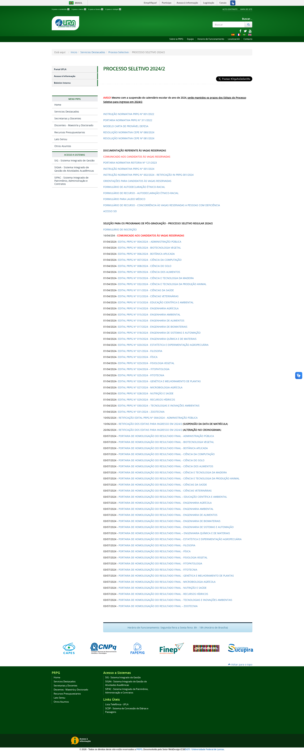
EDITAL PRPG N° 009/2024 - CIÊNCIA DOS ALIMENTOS (149, 272)
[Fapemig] (137, 648)
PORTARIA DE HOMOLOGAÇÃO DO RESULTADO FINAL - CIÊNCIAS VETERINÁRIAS (165, 490)
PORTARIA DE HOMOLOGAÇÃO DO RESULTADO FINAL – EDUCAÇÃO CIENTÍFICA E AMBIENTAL (173, 496)
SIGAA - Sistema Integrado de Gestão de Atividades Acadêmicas (74, 169)
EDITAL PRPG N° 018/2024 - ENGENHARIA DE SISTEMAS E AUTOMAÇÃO (159, 332)
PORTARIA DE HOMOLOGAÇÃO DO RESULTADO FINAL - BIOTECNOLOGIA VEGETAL (166, 442)
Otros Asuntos (62, 146)
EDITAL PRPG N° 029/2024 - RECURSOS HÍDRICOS (146, 399)
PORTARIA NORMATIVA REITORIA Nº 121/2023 (130, 162)
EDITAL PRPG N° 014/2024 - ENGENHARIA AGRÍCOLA (148, 308)
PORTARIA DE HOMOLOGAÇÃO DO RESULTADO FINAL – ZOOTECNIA (158, 606)
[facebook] (240, 31)
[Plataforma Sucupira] (240, 648)
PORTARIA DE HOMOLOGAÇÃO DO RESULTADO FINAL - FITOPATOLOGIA (160, 563)
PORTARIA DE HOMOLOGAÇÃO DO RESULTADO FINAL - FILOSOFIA (157, 545)
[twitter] (245, 31)
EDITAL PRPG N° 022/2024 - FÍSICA (137, 357)
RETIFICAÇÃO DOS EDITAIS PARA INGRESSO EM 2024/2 (150, 423)
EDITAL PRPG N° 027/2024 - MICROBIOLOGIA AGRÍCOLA (150, 387)
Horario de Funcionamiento (210, 38)
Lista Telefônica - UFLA (116, 704)
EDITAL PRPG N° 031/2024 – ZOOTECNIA (141, 411)
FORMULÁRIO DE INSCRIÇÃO (120, 229)
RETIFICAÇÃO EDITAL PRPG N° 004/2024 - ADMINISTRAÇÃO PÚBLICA (158, 417)
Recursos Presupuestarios (69, 132)
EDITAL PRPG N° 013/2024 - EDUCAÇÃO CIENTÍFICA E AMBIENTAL (156, 302)
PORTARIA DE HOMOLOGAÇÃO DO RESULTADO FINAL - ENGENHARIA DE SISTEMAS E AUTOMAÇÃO (176, 527)
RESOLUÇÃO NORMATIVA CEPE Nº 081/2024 (128, 138)
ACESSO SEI (110, 211)
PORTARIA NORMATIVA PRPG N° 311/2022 (127, 120)
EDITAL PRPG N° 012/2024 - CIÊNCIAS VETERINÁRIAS (148, 296)
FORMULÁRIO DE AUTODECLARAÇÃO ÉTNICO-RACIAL (134, 187)
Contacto (247, 38)
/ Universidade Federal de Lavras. (207, 749)
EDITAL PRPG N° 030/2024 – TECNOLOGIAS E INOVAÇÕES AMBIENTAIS (159, 405)
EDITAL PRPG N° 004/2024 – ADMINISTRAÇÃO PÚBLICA (149, 241)
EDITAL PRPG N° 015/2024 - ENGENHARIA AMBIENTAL (149, 314)
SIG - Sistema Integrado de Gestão (74, 160)
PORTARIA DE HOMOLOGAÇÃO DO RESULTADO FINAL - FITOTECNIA (158, 569)
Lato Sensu (60, 139)
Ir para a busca (95, 9)
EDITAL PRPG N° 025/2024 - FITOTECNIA (141, 375)
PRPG (139, 749)
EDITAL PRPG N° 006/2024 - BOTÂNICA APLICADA (146, 253)
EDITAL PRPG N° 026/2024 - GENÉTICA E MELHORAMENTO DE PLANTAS (159, 381)
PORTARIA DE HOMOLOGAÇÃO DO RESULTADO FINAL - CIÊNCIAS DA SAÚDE (163, 484)
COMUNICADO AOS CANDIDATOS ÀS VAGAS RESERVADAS (136, 156)
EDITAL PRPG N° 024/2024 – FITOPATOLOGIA (143, 369)
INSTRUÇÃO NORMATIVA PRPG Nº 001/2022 (128, 114)
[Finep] (171, 648)
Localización (234, 38)
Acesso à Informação (64, 76)
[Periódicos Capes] (206, 648)
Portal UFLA (60, 69)
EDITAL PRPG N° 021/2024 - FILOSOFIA (140, 351)
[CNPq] (103, 648)
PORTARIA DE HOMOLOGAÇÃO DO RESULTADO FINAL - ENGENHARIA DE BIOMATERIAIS (169, 521)
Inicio (74, 52)
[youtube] (250, 31)
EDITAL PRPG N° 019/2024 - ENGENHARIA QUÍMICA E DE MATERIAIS (157, 338)
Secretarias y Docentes (67, 118)
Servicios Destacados (92, 52)
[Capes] (68, 648)
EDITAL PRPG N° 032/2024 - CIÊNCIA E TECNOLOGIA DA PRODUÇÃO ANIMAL (162, 284)
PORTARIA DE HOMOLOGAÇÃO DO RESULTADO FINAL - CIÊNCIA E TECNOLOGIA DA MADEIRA (173, 472)
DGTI (187, 749)
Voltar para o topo (241, 664)
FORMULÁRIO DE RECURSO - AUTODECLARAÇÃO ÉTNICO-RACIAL (141, 193)
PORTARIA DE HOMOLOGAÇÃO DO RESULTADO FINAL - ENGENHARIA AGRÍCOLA (165, 502)
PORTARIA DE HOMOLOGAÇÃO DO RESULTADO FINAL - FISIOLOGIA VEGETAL (163, 557)
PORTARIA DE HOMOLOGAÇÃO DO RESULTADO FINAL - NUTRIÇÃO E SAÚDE (163, 587)
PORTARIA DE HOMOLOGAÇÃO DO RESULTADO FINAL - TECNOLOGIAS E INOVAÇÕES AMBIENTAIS (175, 600)
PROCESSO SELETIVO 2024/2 (134, 68)
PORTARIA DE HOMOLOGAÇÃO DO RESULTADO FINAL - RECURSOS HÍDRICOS (163, 594)
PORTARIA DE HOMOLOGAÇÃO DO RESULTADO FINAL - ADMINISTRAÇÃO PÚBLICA (166, 436)
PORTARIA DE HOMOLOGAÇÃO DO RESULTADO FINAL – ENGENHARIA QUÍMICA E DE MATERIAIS (174, 533)
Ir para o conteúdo (60, 9)
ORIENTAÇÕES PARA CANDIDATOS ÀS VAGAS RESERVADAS (137, 181)
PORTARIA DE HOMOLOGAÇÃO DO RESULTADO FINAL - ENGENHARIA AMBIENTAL (166, 509)
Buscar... (247, 18)
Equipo (190, 38)
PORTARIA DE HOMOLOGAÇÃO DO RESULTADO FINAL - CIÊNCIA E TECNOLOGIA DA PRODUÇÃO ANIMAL (179, 478)
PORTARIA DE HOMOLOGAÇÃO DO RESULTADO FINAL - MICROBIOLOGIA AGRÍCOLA (167, 581)
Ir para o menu (79, 9)
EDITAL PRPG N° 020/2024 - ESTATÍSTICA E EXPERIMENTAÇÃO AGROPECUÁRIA (163, 344)
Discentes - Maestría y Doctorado (73, 125)
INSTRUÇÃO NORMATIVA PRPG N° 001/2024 (128, 168)
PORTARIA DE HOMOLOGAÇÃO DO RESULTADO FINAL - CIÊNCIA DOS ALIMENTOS (166, 466)
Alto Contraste (230, 9)
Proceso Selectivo (118, 52)
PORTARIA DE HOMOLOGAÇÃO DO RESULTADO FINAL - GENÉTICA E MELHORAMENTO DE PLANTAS (176, 575)
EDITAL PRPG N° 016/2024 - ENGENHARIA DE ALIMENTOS (151, 320)
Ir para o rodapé (113, 9)
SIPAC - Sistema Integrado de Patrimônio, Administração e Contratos (71, 181)
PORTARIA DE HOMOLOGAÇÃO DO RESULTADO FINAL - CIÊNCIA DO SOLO (161, 460)
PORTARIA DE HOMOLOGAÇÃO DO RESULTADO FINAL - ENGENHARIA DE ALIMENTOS (168, 515)
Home (57, 104)
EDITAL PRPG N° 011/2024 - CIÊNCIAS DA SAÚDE (146, 290)
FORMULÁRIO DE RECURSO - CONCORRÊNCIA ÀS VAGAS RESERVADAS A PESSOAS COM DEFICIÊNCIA (162, 205)
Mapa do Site (246, 9)
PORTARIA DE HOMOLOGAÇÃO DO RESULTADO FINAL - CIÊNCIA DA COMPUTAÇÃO (167, 454)
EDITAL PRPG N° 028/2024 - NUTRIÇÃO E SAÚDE (145, 393)
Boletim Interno (62, 82)
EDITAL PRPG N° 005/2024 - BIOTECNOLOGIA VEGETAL (149, 247)
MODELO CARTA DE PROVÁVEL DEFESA (125, 126)
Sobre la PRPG (176, 38)
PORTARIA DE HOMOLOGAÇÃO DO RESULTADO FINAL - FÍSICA (155, 551)
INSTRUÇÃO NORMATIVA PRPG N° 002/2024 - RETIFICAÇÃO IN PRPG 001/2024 (148, 174)
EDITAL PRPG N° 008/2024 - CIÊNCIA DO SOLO (144, 266)
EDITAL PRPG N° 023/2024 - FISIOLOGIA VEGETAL (146, 363)
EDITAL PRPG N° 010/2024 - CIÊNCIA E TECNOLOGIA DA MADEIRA (156, 278)
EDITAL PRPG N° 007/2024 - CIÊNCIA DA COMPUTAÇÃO (150, 259)
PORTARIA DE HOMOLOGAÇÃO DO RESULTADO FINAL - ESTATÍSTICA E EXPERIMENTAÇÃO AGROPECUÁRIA (180, 539)
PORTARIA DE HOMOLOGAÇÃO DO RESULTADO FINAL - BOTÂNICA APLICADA (163, 448)
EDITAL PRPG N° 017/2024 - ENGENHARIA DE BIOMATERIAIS (152, 326)
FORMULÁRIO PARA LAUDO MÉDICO (124, 199)
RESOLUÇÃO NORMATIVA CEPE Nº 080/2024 (128, 132)
